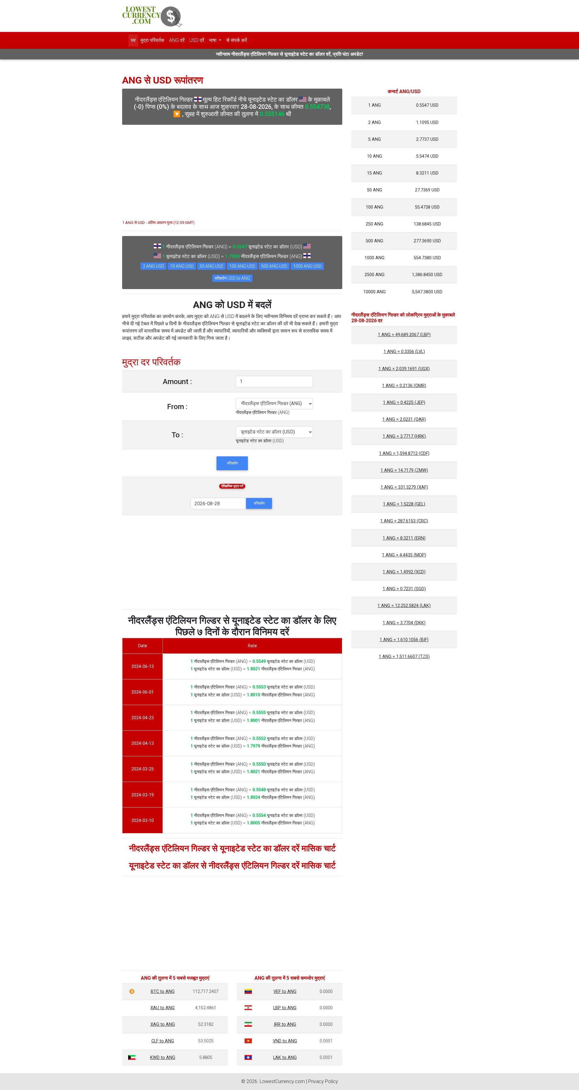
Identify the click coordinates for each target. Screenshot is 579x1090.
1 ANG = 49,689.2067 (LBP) (404, 334)
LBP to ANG (284, 1007)
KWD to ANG (162, 1057)
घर (133, 40)
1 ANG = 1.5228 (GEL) (404, 504)
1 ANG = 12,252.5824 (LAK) (404, 605)
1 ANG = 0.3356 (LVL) (404, 351)
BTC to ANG (163, 991)
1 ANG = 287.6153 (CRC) (404, 521)
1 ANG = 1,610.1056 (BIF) (404, 639)
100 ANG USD (242, 266)
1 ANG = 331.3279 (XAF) (404, 487)
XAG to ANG (162, 1024)
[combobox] (263, 412)
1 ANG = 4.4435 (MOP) (404, 555)
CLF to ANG (162, 1041)
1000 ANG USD (307, 266)
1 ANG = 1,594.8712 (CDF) (404, 453)
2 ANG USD (153, 266)
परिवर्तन (232, 463)
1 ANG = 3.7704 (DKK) (404, 622)
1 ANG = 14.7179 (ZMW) (404, 470)
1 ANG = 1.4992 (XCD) (404, 572)
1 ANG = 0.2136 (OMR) (404, 385)
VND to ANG (285, 1041)
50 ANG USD (211, 266)
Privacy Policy (323, 1081)
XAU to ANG (162, 1007)
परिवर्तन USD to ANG (232, 278)
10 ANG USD (182, 266)
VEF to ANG (285, 991)
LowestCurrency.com (282, 1081)
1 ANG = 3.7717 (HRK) (404, 436)
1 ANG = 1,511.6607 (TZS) (404, 656)
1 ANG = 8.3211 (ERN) (404, 538)
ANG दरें (177, 40)
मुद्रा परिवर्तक (152, 40)
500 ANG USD (274, 266)
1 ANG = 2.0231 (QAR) (404, 419)
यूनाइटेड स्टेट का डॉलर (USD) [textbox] (260, 440)
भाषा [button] (213, 40)
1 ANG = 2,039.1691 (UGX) (404, 368)
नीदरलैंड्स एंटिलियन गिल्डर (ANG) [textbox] (263, 412)
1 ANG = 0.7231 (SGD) (404, 588)
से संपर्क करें (236, 40)
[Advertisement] (232, 169)
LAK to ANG (285, 1057)
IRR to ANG (285, 1024)
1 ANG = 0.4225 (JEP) (404, 402)
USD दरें (196, 40)
